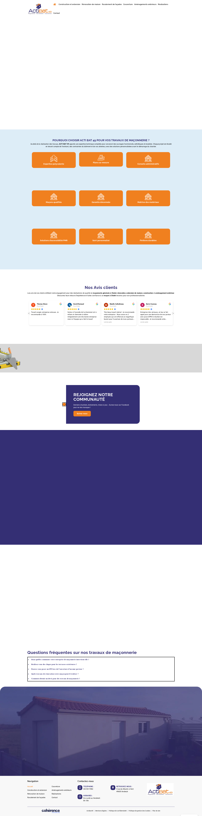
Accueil (30, 786)
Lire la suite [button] (108, 322)
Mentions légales (101, 811)
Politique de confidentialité (118, 811)
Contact (55, 797)
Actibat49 (90, 811)
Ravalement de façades (36, 797)
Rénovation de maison (36, 794)
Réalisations (56, 794)
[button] (173, 313)
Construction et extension (37, 790)
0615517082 (88, 789)
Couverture (56, 786)
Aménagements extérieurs (62, 790)
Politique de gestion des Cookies (139, 811)
